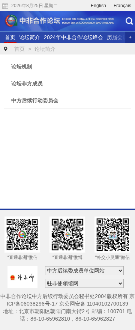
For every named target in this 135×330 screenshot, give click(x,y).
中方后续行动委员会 (34, 100)
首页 (10, 37)
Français (122, 5)
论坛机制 (21, 67)
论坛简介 (29, 37)
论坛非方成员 (27, 83)
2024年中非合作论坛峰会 (73, 37)
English (98, 5)
